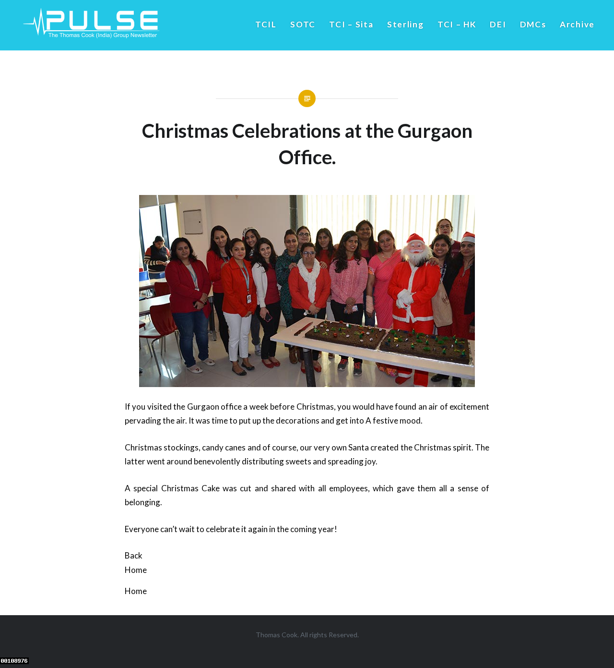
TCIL (266, 24)
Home (136, 570)
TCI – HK (456, 24)
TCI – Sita (351, 24)
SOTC (303, 24)
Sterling (405, 24)
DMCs (533, 24)
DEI (498, 24)
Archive (577, 24)
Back (133, 555)
